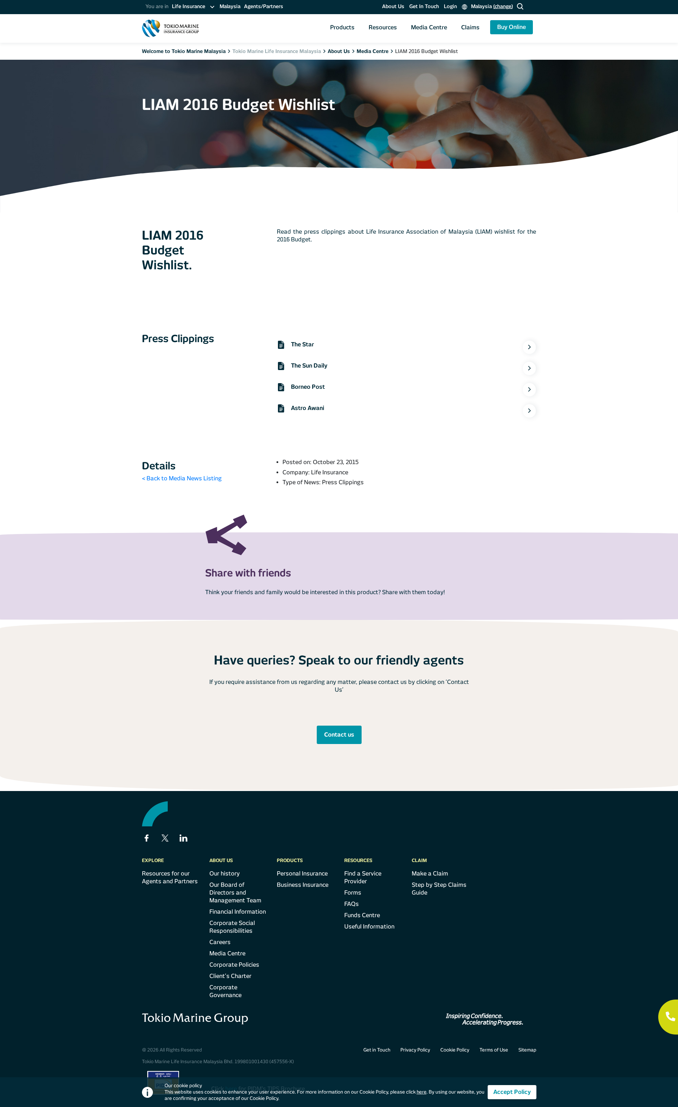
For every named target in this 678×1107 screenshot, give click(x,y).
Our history (224, 873)
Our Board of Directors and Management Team (235, 893)
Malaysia (230, 6)
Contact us (339, 734)
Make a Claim (430, 873)
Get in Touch (376, 1050)
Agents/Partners (263, 6)
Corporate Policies (234, 964)
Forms (352, 892)
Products (342, 27)
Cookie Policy (454, 1050)
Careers (220, 942)
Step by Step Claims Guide (439, 889)
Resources (383, 27)
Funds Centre (362, 915)
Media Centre (429, 27)
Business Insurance (302, 885)
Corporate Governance (225, 991)
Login (450, 6)
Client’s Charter (230, 976)
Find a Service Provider (362, 877)
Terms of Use (494, 1050)
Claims (470, 27)
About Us (393, 6)
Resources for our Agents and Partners (170, 877)
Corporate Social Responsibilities (232, 927)
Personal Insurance (302, 873)
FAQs (351, 904)
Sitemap (527, 1050)
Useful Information (369, 926)
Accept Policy (512, 1092)
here (422, 1092)
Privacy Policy (415, 1050)
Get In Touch (424, 6)
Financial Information (237, 911)
